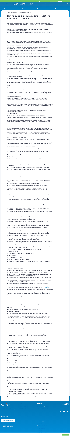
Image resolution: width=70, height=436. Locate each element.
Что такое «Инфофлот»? (24, 406)
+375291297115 (16, 3)
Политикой (8, 425)
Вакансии (21, 414)
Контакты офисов (22, 408)
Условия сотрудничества (42, 423)
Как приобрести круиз (41, 410)
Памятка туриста (40, 416)
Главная (8, 12)
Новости (20, 410)
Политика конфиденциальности (25, 416)
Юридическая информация (24, 418)
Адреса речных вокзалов (42, 418)
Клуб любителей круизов (42, 412)
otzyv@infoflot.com (47, 287)
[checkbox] (1, 425)
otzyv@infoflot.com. (11, 190)
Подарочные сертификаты (42, 414)
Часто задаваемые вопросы (42, 408)
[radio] (1, 416)
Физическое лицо (5, 416)
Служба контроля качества (64, 415)
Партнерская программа (42, 425)
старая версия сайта (54, 1)
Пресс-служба (22, 412)
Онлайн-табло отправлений (42, 406)
